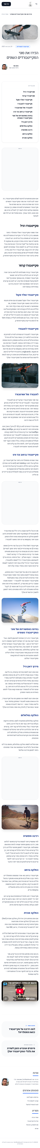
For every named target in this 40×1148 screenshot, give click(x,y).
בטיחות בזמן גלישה (32, 1097)
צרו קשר (6, 4)
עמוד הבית (5, 14)
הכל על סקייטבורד (32, 1121)
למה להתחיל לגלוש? (32, 1105)
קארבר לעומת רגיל (32, 1101)
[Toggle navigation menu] (36, 4)
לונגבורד (14, 343)
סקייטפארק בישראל (32, 1125)
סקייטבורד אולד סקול (30, 300)
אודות (36, 1128)
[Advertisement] (20, 170)
